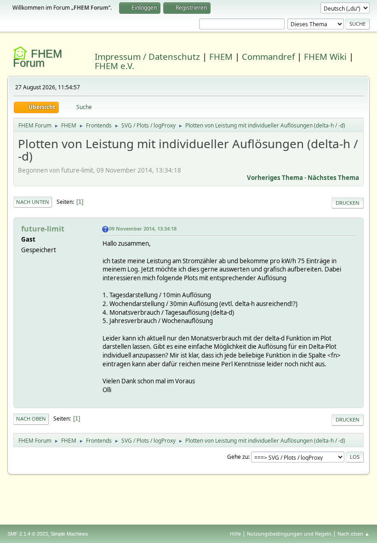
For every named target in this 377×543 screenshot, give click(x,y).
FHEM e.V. (114, 65)
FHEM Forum (37, 58)
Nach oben (31, 418)
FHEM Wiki (325, 56)
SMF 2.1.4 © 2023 (27, 534)
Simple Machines (69, 534)
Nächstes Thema (333, 177)
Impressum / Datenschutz (147, 56)
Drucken (348, 202)
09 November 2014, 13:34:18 (143, 228)
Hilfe (235, 533)
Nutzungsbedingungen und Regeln (289, 533)
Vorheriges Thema (275, 177)
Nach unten (32, 201)
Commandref (268, 56)
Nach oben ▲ (353, 533)
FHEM (221, 56)
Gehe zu (237, 457)
